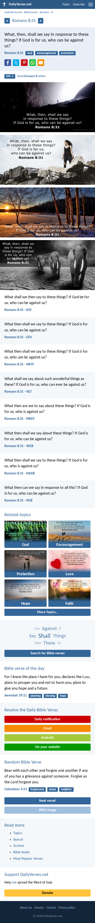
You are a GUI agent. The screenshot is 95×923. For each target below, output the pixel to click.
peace (52, 789)
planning (35, 695)
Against (49, 628)
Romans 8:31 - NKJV (19, 364)
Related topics (17, 515)
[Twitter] (17, 64)
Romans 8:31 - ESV (18, 337)
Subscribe (79, 4)
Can (37, 629)
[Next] (41, 21)
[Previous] (7, 21)
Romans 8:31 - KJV (17, 310)
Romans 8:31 (13, 53)
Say (32, 636)
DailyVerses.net (13, 12)
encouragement (46, 53)
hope (63, 695)
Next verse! (47, 801)
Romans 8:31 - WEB (18, 446)
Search (18, 839)
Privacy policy (67, 907)
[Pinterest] (25, 64)
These (49, 643)
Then (37, 643)
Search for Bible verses (47, 653)
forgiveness (37, 789)
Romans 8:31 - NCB (18, 500)
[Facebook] (8, 64)
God (29, 53)
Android (47, 738)
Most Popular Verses (28, 859)
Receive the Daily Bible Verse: (31, 710)
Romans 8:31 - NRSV (19, 419)
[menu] (90, 6)
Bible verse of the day (24, 668)
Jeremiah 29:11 (15, 695)
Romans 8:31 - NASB (19, 473)
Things (59, 636)
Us (59, 643)
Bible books (31, 12)
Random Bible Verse (22, 762)
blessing (50, 695)
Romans (44, 12)
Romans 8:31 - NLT (18, 392)
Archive (18, 846)
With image (47, 810)
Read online (31, 76)
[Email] (42, 64)
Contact (51, 907)
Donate (47, 893)
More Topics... (47, 612)
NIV (8, 76)
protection (67, 53)
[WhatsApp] (33, 62)
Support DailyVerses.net (26, 875)
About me (26, 907)
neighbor (66, 789)
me (14, 882)
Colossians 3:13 (15, 789)
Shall (44, 636)
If (60, 629)
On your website (47, 747)
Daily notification (47, 719)
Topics (66, 4)
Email (48, 728)
